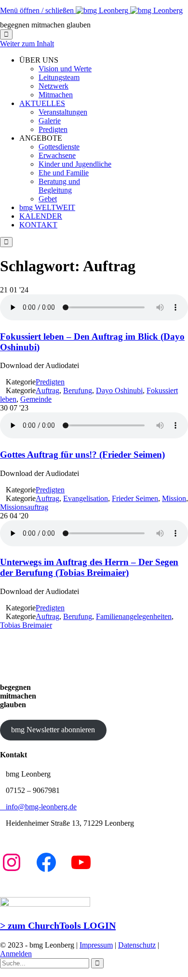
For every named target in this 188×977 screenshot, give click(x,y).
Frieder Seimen (135, 498)
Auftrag (47, 390)
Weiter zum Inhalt (27, 44)
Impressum (96, 945)
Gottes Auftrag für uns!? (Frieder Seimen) (82, 454)
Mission (174, 498)
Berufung (77, 390)
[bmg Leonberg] (129, 10)
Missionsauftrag (24, 507)
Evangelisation (85, 498)
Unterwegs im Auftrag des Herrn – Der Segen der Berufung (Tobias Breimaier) (89, 567)
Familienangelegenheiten (134, 616)
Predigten (50, 382)
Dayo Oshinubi (119, 390)
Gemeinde (36, 399)
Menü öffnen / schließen (38, 10)
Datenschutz (137, 945)
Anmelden (16, 954)
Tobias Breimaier (26, 625)
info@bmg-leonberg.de (38, 807)
